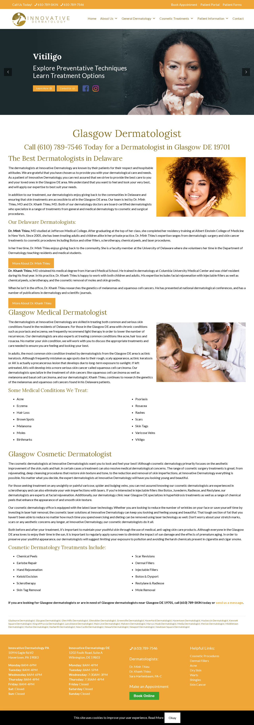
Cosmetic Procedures (204, 656)
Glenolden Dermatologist (102, 620)
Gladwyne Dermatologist (21, 620)
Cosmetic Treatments (174, 18)
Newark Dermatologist (117, 626)
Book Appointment (184, 4)
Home (92, 18)
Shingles (195, 680)
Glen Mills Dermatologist (75, 620)
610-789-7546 (74, 4)
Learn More (43, 88)
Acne (193, 665)
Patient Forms (232, 4)
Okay (172, 718)
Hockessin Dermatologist (214, 620)
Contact (238, 18)
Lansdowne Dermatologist (79, 623)
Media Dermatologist (188, 623)
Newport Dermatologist (142, 626)
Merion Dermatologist (212, 623)
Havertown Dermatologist (186, 620)
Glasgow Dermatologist (48, 620)
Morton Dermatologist (36, 626)
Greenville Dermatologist (130, 620)
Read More (156, 717)
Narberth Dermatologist (62, 626)
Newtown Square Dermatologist (173, 626)
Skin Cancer (198, 684)
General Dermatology (136, 18)
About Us (106, 18)
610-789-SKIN (48, 4)
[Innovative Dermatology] (40, 19)
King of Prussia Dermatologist (48, 623)
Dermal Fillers (199, 660)
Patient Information (210, 18)
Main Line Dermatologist (107, 623)
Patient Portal (209, 4)
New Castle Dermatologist (90, 626)
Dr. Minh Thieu (139, 666)
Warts (194, 675)
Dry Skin (195, 670)
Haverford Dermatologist (158, 620)
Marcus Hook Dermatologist (161, 623)
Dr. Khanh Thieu (140, 671)
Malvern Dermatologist (133, 623)
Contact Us (66, 88)
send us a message (229, 602)
